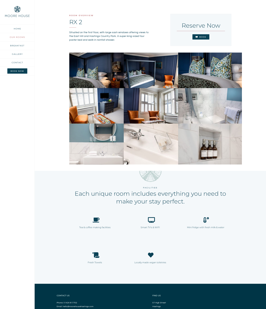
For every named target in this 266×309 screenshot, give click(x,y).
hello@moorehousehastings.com (78, 306)
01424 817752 (70, 303)
